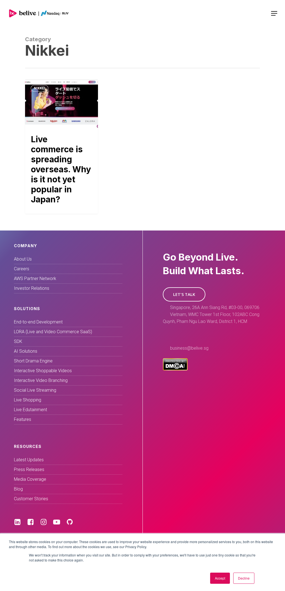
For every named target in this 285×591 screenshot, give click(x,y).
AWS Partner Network (35, 278)
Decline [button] (244, 578)
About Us (23, 259)
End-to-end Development (38, 322)
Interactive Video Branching (41, 380)
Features (22, 419)
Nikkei (39, 88)
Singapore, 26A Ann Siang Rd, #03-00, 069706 (214, 307)
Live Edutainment (30, 409)
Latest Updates (29, 459)
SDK (18, 341)
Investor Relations (31, 288)
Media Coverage (30, 479)
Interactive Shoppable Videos (43, 370)
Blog (18, 489)
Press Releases (29, 469)
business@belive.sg (189, 348)
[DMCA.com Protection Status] (175, 369)
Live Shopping (27, 400)
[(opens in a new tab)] (61, 146)
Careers (21, 268)
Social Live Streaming (35, 390)
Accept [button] (220, 578)
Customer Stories (31, 498)
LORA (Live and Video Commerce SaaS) (53, 331)
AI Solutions (25, 351)
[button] (184, 294)
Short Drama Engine (33, 361)
